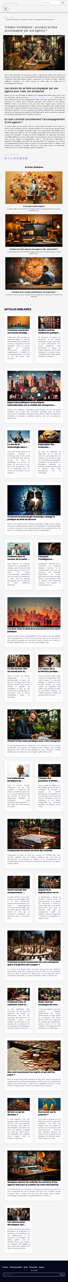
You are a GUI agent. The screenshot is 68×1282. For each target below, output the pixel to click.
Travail (5, 1267)
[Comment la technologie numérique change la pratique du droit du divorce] (34, 500)
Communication (15, 1267)
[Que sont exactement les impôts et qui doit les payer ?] (34, 1055)
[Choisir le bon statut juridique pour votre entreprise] (34, 724)
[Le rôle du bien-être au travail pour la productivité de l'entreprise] (18, 661)
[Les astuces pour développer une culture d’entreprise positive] (18, 1214)
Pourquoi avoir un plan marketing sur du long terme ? (34, 292)
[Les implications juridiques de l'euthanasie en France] (18, 770)
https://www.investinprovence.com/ (41, 97)
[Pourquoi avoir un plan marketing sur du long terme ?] (33, 273)
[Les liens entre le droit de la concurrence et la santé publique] (34, 612)
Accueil (5, 17)
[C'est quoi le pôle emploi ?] (33, 187)
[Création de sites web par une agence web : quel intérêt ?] (33, 230)
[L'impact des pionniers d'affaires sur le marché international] (49, 770)
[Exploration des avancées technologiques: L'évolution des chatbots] (49, 436)
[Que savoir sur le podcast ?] (49, 1104)
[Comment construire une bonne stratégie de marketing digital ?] (18, 322)
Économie (33, 1267)
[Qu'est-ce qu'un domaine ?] (18, 1104)
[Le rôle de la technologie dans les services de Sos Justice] (18, 436)
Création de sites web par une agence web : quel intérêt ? (34, 249)
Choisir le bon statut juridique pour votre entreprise (33, 741)
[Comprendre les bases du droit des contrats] (34, 834)
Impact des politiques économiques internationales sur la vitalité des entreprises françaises (30, 405)
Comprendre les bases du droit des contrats (29, 850)
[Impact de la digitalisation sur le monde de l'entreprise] (49, 882)
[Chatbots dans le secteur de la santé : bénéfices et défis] (18, 549)
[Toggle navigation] (5, 9)
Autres (12, 17)
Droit (26, 1267)
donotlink (34, 1270)
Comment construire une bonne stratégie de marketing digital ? (18, 333)
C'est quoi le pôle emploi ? (34, 206)
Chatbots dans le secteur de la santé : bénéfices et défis (17, 559)
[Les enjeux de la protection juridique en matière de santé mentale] (49, 661)
